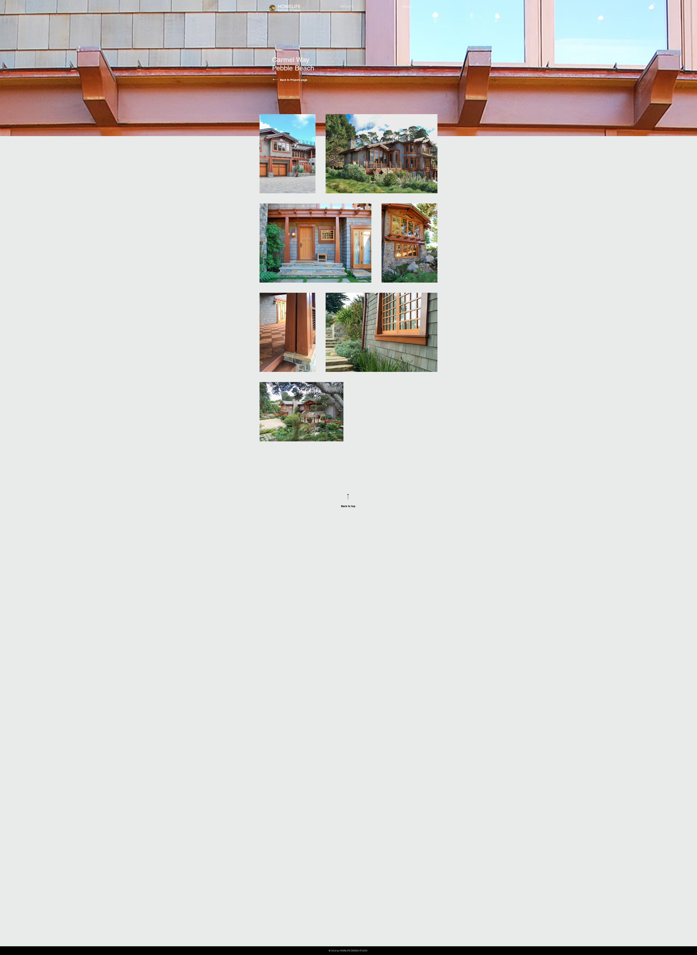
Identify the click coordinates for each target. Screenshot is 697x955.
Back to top (348, 506)
